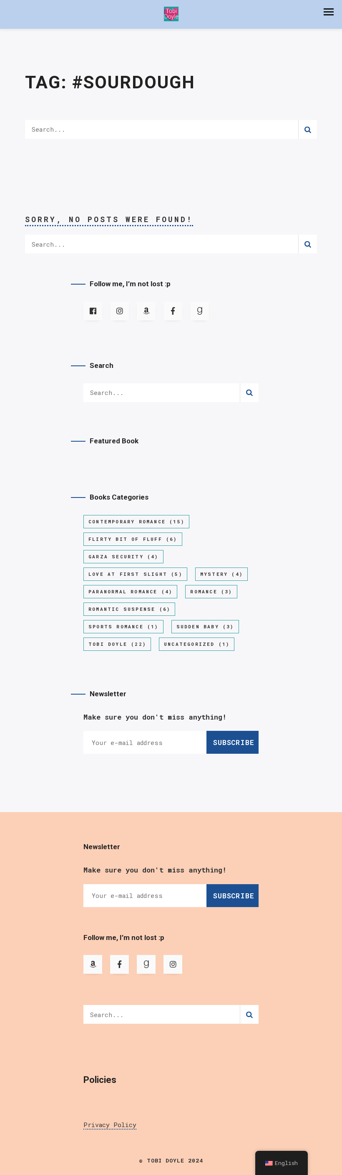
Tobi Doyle (117, 644)
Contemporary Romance (136, 521)
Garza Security (123, 556)
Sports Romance (123, 626)
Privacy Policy (109, 1124)
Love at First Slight (135, 574)
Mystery (221, 574)
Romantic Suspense (129, 609)
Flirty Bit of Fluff (132, 539)
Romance (211, 591)
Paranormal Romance (130, 591)
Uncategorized (196, 644)
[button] (328, 12)
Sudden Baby (205, 626)
